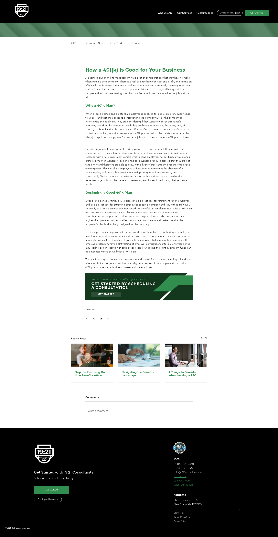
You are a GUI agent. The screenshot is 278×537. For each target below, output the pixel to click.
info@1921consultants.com (189, 472)
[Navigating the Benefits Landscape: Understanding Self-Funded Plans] (139, 355)
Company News (95, 43)
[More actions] (191, 62)
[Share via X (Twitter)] (94, 318)
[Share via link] (108, 318)
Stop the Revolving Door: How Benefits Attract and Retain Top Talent (91, 374)
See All (204, 338)
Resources (137, 43)
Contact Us (180, 476)
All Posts (76, 43)
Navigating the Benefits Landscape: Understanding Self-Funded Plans (138, 374)
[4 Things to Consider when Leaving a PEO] (186, 355)
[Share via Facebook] (86, 318)
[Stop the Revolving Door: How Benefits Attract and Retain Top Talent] (92, 355)
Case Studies (117, 43)
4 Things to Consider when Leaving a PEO (182, 374)
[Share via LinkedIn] (101, 318)
